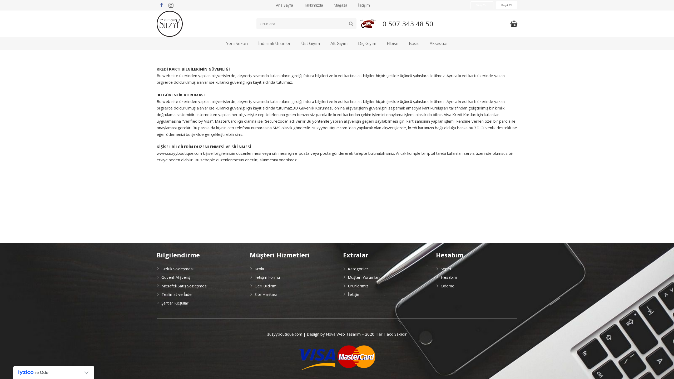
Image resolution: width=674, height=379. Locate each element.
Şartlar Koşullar (175, 303)
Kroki (259, 268)
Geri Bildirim (265, 285)
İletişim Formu (267, 277)
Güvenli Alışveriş (175, 277)
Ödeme (447, 285)
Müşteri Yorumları (364, 277)
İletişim (354, 294)
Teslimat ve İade (176, 294)
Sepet (446, 268)
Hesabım (449, 277)
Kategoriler (358, 268)
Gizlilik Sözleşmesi (177, 268)
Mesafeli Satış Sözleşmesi (184, 285)
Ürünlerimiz (358, 285)
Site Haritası (266, 294)
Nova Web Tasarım (343, 334)
